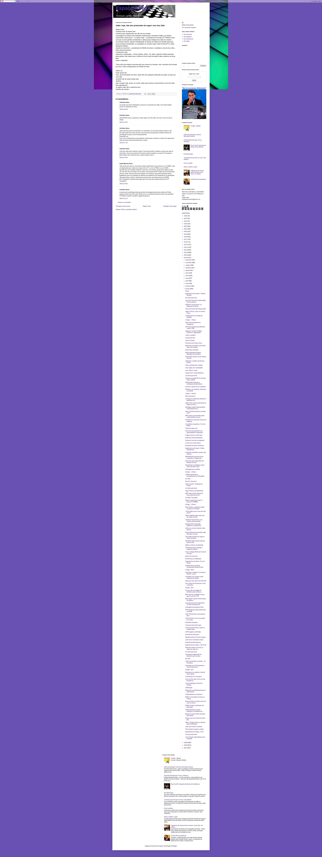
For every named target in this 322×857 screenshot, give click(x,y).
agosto (188, 270)
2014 (185, 247)
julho (187, 273)
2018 (185, 236)
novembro (189, 262)
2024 (185, 221)
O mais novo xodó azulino (193, 443)
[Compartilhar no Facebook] (153, 94)
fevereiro (188, 286)
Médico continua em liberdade (194, 545)
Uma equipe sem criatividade (194, 367)
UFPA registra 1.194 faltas (193, 632)
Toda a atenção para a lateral (194, 365)
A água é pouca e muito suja (193, 435)
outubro (188, 265)
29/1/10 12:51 (123, 122)
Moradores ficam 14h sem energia (195, 637)
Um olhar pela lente (191, 297)
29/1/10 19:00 (123, 157)
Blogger (174, 846)
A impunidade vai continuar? (193, 694)
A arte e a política (190, 335)
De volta (187, 478)
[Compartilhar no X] (151, 94)
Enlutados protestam (191, 622)
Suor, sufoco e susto (191, 370)
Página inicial (147, 206)
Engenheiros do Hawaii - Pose (194, 731)
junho (187, 275)
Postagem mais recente (123, 206)
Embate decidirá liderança (193, 642)
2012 (185, 252)
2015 (185, 244)
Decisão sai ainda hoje (192, 634)
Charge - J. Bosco (190, 320)
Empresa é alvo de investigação (194, 440)
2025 (185, 218)
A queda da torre (190, 338)
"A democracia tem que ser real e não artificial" (178, 799)
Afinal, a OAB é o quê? (190, 167)
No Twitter (187, 41)
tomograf (160, 846)
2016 (185, 242)
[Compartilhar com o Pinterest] (154, 94)
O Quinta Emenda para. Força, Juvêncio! (176, 775)
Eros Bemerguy (188, 154)
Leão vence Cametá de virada (194, 639)
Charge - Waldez (196, 126)
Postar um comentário (124, 202)
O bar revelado (188, 163)
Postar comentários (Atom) (129, 209)
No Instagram (188, 36)
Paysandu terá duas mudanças (194, 445)
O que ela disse (190, 340)
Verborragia (188, 687)
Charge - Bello (189, 569)
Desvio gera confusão (191, 350)
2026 (185, 216)
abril (187, 281)
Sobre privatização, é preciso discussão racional (178, 767)
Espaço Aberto (133, 8)
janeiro (188, 288)
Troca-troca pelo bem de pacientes (195, 309)
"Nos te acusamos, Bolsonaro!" (194, 88)
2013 (185, 250)
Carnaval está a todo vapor (193, 625)
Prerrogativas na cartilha (192, 469)
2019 (185, 234)
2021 (185, 229)
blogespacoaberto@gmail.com (191, 199)
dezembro (189, 260)
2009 (185, 742)
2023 (185, 223)
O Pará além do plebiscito (198, 179)
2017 (185, 239)
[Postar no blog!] (150, 94)
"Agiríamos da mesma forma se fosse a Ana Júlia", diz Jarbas (197, 172)
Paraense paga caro (191, 428)
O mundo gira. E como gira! (193, 676)
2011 (185, 255)
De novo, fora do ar (191, 481)
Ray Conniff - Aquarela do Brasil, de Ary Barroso (185, 784)
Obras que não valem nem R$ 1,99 (195, 581)
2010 (185, 257)
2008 (185, 745)
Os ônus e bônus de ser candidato (195, 386)
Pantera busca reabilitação (193, 558)
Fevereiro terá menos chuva (193, 343)
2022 (185, 226)
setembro (188, 267)
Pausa (187, 291)
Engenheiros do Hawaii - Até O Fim (195, 645)
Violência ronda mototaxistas (194, 437)
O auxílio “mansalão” (191, 497)
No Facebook (188, 34)
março (188, 283)
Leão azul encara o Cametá (193, 726)
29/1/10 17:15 (123, 142)
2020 (185, 231)
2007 (185, 748)
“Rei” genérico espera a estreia (194, 729)
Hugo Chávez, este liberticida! (194, 490)
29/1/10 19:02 (123, 183)
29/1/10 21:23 (123, 198)
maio (187, 278)
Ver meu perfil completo (189, 27)
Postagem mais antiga (170, 206)
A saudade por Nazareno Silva (194, 607)
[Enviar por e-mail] (148, 94)
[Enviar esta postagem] (145, 93)
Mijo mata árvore (190, 396)
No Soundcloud (188, 39)
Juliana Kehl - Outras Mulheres (194, 373)
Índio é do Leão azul (191, 556)
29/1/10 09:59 (123, 109)
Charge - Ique (189, 587)
